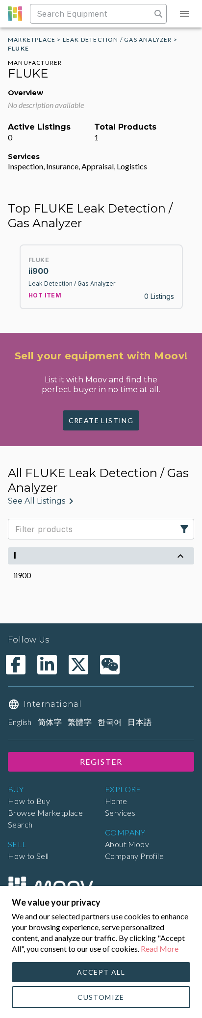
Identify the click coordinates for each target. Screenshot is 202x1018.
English (20, 721)
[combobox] (92, 14)
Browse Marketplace (45, 812)
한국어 (110, 721)
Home (116, 800)
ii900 (22, 575)
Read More (159, 948)
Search (20, 824)
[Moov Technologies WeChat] (110, 664)
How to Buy (29, 800)
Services (120, 812)
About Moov (127, 844)
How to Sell (28, 855)
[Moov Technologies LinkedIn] (47, 664)
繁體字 (80, 721)
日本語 (139, 721)
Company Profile (134, 855)
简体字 (50, 721)
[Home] (50, 885)
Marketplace (31, 39)
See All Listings (36, 501)
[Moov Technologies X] (78, 664)
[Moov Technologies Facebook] (15, 664)
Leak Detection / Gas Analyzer (117, 39)
